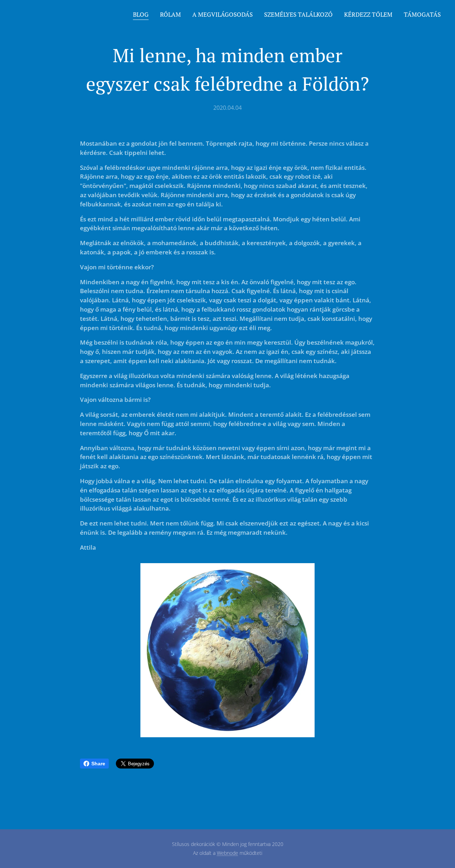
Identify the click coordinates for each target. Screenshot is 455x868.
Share (98, 763)
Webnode (227, 853)
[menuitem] (142, 14)
